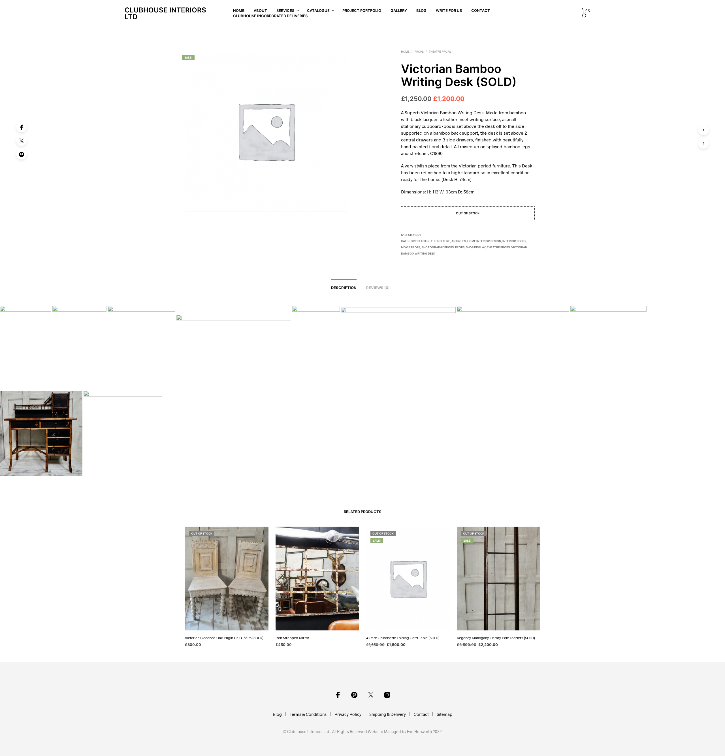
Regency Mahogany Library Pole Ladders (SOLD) (496, 638)
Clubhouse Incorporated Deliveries (270, 16)
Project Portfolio (361, 10)
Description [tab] (344, 287)
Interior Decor (514, 241)
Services (285, 10)
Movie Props (410, 247)
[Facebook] (21, 127)
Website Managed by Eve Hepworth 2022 (405, 731)
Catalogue (318, 10)
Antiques (458, 241)
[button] (586, 10)
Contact (480, 10)
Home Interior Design (484, 241)
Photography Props (438, 247)
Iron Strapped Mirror (292, 638)
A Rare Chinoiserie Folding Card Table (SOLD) (403, 638)
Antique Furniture (435, 241)
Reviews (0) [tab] (378, 287)
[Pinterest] (21, 154)
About (260, 10)
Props (419, 51)
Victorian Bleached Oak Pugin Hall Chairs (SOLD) (224, 638)
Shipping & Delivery (387, 714)
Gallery (399, 10)
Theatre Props (440, 51)
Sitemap (444, 714)
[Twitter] (21, 140)
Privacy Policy (347, 714)
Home (238, 10)
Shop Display (475, 247)
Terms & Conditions (308, 714)
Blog (421, 10)
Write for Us (449, 10)
